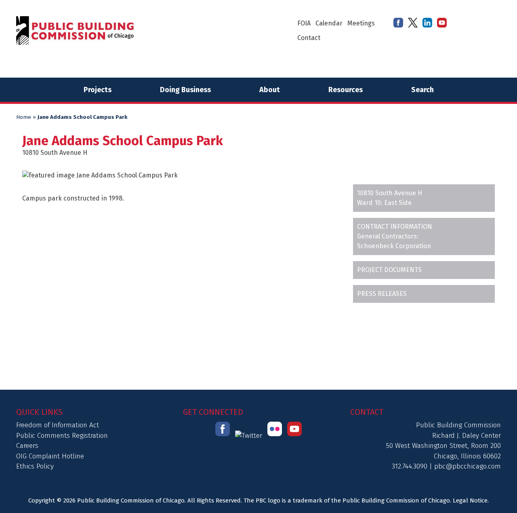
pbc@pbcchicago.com (467, 466)
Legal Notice (470, 500)
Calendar (329, 23)
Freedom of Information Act (57, 425)
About (269, 89)
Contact (308, 38)
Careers (27, 445)
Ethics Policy (35, 466)
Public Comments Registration (62, 435)
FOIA (304, 23)
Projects (97, 89)
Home (23, 117)
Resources (345, 89)
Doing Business (185, 89)
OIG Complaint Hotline (50, 456)
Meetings (361, 23)
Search (422, 89)
